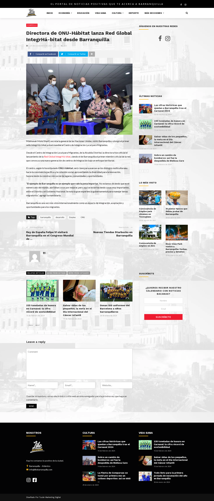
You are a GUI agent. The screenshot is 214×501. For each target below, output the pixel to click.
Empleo (72, 217)
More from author (56, 273)
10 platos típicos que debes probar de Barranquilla (176, 211)
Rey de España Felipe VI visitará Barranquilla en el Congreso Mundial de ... (50, 236)
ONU (83, 217)
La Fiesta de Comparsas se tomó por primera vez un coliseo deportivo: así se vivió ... (114, 477)
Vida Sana (100, 13)
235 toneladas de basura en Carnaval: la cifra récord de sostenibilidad (41, 308)
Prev (31, 325)
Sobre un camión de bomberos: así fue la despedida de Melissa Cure (169, 158)
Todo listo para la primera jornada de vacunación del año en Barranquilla (170, 476)
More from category (79, 273)
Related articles (35, 273)
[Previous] (141, 171)
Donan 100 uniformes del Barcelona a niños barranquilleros (115, 308)
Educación (83, 13)
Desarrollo (32, 25)
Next (37, 325)
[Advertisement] (163, 68)
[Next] (146, 171)
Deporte (134, 13)
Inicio (50, 13)
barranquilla (45, 217)
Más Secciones (153, 13)
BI (27, 45)
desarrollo (60, 217)
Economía (64, 13)
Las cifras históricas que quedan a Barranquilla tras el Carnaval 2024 (170, 108)
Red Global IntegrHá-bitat (57, 156)
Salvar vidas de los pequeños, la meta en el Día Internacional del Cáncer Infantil (170, 141)
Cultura (116, 13)
